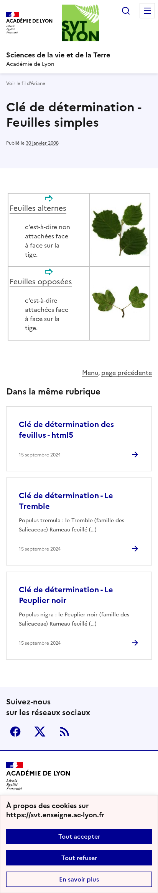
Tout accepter (79, 836)
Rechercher (125, 10)
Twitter (40, 731)
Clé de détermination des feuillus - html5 (66, 430)
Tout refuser (79, 857)
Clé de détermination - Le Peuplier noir (66, 595)
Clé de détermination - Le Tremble (66, 501)
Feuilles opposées (41, 281)
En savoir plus (79, 879)
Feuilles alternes (38, 208)
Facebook (15, 731)
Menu (147, 10)
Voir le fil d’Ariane (25, 83)
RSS (64, 731)
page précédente (126, 372)
